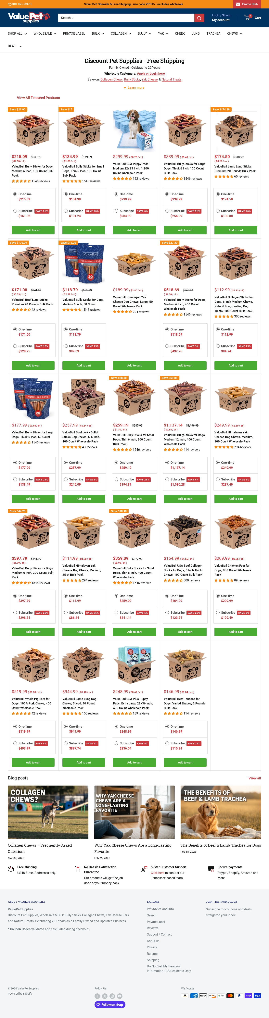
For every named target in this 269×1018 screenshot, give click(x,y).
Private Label (156, 922)
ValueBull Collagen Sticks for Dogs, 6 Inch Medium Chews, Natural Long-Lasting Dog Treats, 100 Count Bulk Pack (233, 304)
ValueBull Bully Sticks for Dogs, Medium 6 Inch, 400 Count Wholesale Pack (185, 304)
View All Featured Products (39, 98)
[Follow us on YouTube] (119, 996)
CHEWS (232, 33)
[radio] (15, 194)
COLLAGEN (119, 33)
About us (153, 941)
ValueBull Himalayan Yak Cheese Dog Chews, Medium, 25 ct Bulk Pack (81, 570)
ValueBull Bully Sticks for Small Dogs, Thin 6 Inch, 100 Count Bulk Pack (83, 171)
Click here (158, 873)
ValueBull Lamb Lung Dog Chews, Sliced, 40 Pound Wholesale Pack (79, 703)
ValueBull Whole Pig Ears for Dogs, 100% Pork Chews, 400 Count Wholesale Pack (31, 703)
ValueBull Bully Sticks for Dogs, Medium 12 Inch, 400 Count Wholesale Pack (185, 439)
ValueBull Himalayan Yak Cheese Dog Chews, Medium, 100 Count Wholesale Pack (233, 437)
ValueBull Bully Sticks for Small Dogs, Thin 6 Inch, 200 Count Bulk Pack (134, 439)
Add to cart (33, 230)
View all (255, 778)
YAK (161, 33)
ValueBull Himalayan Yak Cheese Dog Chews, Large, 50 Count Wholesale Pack (133, 301)
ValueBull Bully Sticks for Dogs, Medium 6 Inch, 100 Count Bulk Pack (33, 171)
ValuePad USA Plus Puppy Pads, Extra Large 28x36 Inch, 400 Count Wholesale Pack (133, 703)
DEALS (13, 46)
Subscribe (33, 211)
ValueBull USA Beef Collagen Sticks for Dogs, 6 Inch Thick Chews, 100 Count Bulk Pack (183, 570)
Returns (152, 954)
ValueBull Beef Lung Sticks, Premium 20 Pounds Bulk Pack (32, 302)
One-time (25, 194)
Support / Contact (159, 934)
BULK (96, 33)
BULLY (142, 33)
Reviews (152, 928)
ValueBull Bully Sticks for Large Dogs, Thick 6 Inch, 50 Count (32, 435)
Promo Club (250, 4)
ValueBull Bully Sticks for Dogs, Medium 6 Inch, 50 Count (83, 302)
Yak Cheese (150, 79)
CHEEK (180, 33)
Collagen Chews (111, 79)
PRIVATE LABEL (74, 33)
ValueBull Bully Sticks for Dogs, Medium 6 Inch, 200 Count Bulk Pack (33, 572)
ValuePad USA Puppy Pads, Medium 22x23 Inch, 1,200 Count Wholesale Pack (131, 168)
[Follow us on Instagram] (112, 996)
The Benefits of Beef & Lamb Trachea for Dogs (221, 845)
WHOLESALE (43, 33)
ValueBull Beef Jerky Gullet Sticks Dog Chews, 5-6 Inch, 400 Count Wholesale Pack (81, 437)
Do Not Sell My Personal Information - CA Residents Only (169, 968)
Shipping (153, 960)
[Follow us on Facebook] (97, 996)
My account (221, 20)
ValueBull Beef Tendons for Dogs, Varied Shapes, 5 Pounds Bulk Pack (184, 703)
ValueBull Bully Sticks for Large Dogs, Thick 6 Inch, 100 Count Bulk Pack (184, 168)
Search (152, 915)
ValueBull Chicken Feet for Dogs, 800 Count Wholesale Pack (232, 570)
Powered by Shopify (20, 993)
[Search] (199, 18)
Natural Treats (171, 79)
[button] (22, 181)
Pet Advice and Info (160, 909)
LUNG (196, 33)
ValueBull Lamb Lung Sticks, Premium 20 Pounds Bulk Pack (235, 169)
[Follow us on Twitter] (105, 996)
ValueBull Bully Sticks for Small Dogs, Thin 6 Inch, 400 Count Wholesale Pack (134, 572)
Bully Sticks (132, 79)
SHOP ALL (15, 33)
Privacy (152, 947)
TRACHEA (213, 33)
